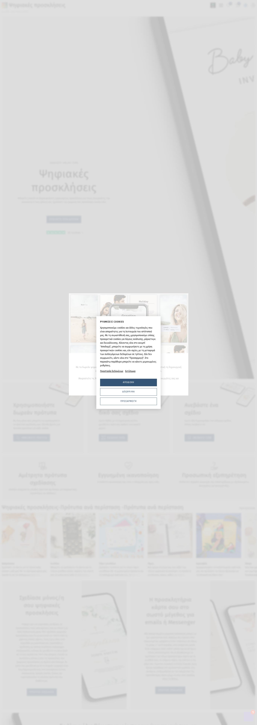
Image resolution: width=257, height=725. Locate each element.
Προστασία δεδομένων (111, 371)
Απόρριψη (128, 391)
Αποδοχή (128, 382)
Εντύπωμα (130, 371)
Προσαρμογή (128, 401)
